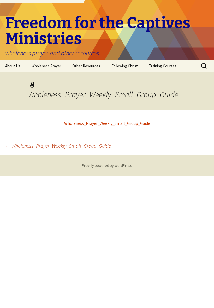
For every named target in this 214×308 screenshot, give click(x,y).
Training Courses (162, 65)
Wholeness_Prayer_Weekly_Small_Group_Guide (107, 123)
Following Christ (124, 65)
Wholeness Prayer (46, 65)
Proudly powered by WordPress (107, 165)
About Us (12, 65)
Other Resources (86, 65)
